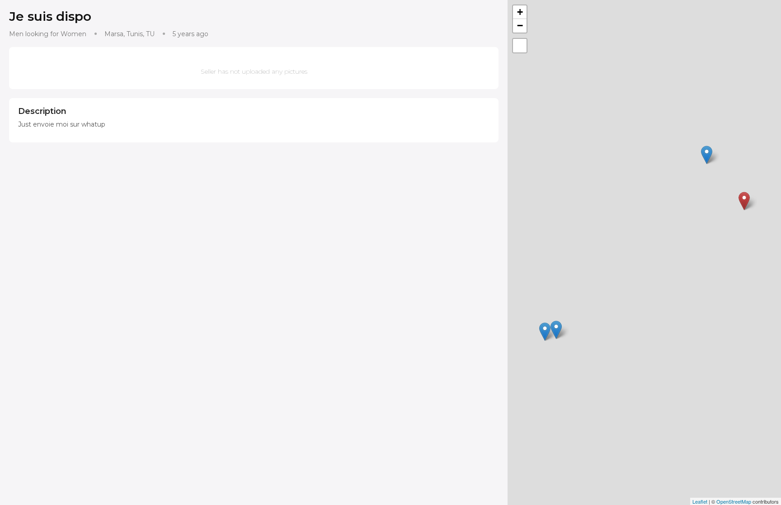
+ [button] (520, 12)
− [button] (520, 25)
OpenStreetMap (733, 501)
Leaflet (699, 501)
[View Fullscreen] (520, 45)
